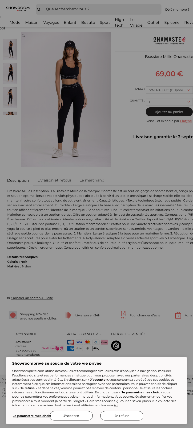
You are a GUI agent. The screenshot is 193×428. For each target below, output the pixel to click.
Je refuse (122, 416)
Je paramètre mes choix (32, 416)
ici (116, 405)
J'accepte (71, 416)
